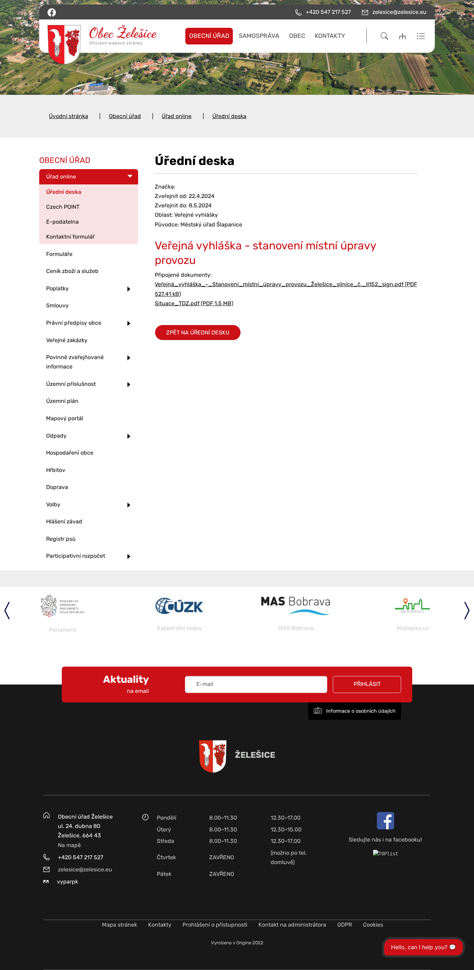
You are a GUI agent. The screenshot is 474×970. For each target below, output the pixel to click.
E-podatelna (62, 221)
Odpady (56, 435)
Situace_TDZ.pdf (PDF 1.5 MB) (194, 303)
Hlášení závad (64, 521)
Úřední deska (229, 116)
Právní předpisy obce (73, 323)
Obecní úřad (125, 116)
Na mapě (69, 845)
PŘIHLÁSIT (367, 684)
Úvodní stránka (68, 116)
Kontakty (159, 924)
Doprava (57, 487)
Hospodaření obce (69, 452)
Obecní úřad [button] (209, 35)
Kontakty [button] (330, 35)
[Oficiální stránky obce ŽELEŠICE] (91, 36)
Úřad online (177, 116)
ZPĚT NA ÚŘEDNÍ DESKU (197, 332)
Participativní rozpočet (75, 556)
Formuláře (59, 254)
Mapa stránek (119, 924)
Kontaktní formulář (70, 236)
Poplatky (57, 288)
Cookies (373, 924)
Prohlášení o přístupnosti (215, 924)
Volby (53, 504)
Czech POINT (62, 207)
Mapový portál (64, 418)
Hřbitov (55, 470)
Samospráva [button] (259, 35)
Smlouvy (57, 305)
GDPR (344, 924)
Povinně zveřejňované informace (75, 362)
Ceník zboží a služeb (72, 271)
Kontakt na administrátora (292, 924)
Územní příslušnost (71, 384)
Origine (243, 942)
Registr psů (61, 539)
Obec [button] (297, 35)
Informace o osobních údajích (360, 711)
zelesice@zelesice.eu (85, 869)
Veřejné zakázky (66, 340)
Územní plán (62, 401)
